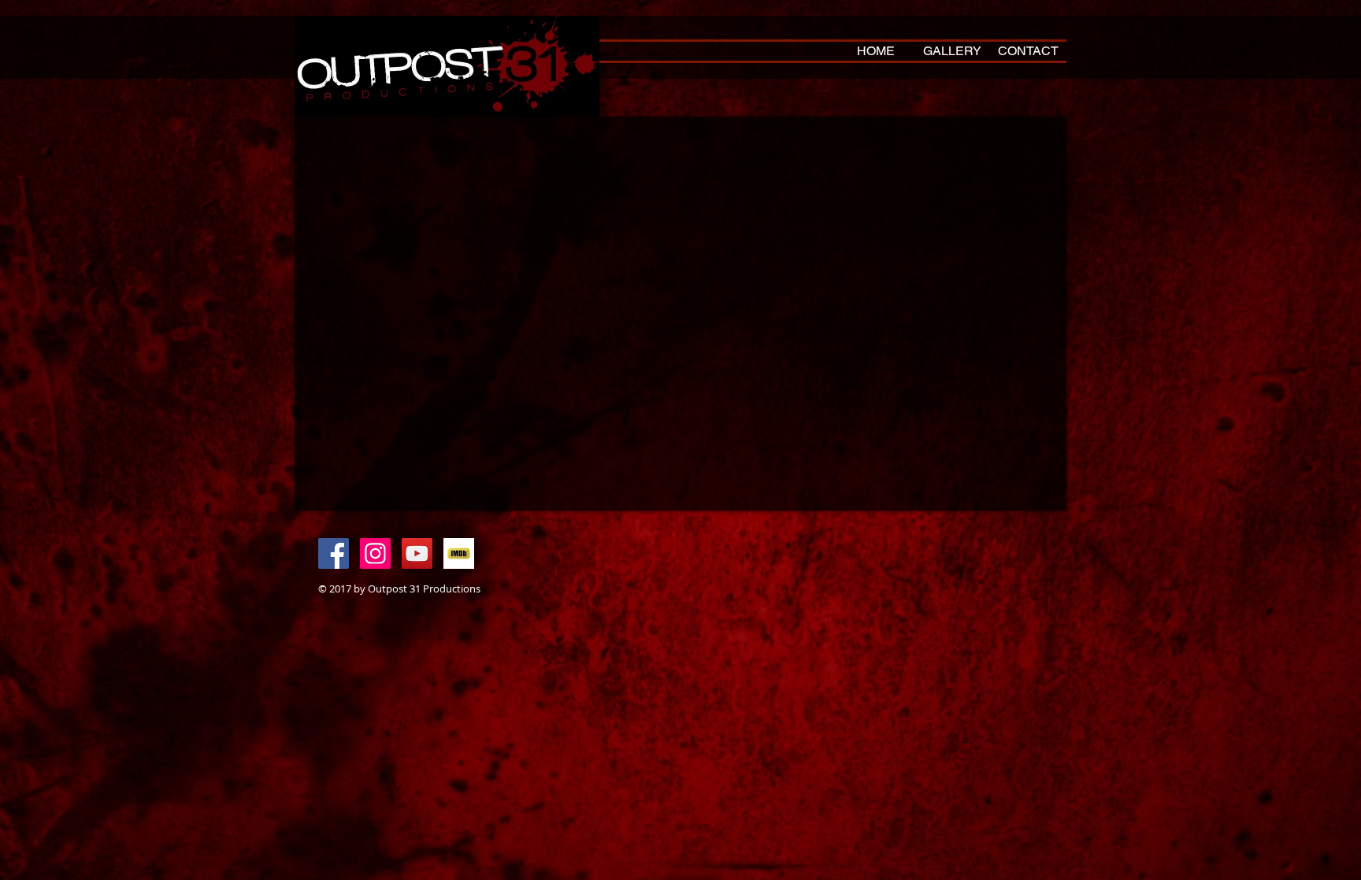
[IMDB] (458, 553)
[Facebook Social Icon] (333, 553)
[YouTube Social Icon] (417, 553)
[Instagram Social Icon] (375, 553)
